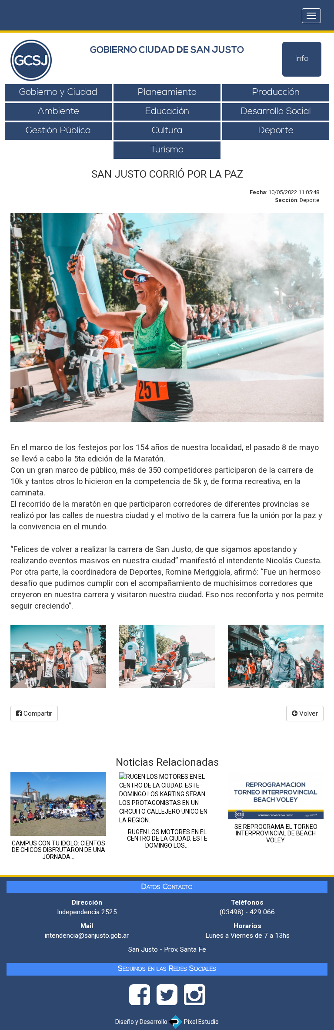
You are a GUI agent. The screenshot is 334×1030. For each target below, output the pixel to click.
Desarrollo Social (276, 111)
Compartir (37, 713)
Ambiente (58, 111)
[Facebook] (143, 997)
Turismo (167, 150)
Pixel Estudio (201, 1021)
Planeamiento (167, 92)
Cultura (167, 130)
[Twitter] (170, 997)
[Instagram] (194, 997)
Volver (307, 713)
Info (302, 59)
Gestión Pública (58, 130)
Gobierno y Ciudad (58, 92)
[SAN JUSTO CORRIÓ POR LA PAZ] (58, 656)
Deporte (276, 130)
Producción (276, 92)
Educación (167, 111)
